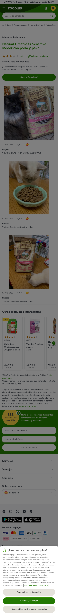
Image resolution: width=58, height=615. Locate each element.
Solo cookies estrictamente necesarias (29, 609)
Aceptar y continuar (29, 600)
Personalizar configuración (29, 592)
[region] (29, 580)
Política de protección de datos (36, 585)
